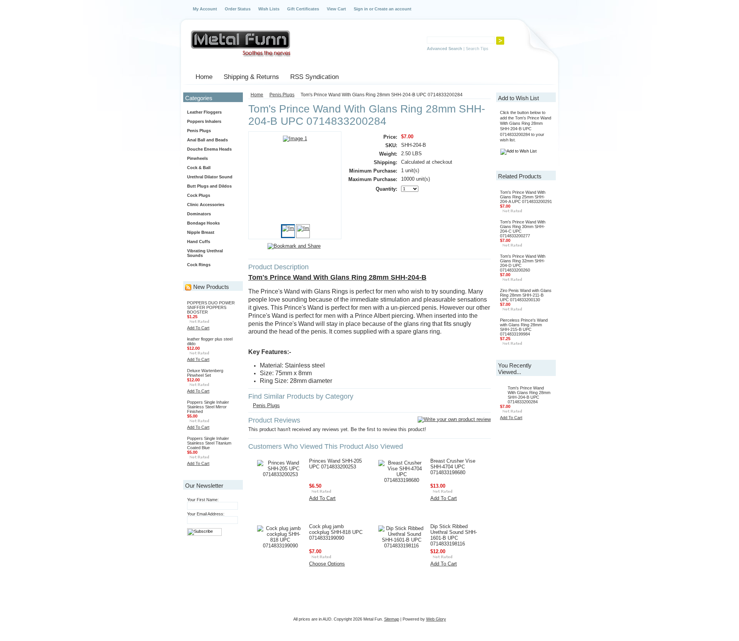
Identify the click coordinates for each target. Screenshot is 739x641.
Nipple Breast (200, 232)
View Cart (336, 9)
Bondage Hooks (203, 223)
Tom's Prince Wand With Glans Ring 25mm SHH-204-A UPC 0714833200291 (526, 197)
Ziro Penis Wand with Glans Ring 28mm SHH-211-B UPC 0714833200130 (526, 295)
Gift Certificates (303, 9)
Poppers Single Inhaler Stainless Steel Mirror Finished (208, 407)
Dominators (199, 213)
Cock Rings (199, 264)
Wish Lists (268, 9)
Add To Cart (198, 328)
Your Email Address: (205, 514)
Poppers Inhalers (204, 121)
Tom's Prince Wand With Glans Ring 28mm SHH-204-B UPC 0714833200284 (529, 395)
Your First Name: (203, 499)
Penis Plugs (199, 130)
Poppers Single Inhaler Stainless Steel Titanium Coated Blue (209, 443)
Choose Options (327, 564)
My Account (205, 9)
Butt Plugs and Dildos (209, 186)
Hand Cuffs (198, 241)
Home (257, 94)
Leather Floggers (204, 112)
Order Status (238, 9)
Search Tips (477, 48)
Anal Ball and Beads (207, 140)
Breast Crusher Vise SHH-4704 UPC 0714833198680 (452, 466)
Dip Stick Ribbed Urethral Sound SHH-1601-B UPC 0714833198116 (453, 535)
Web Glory (436, 619)
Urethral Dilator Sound (209, 177)
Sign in (361, 9)
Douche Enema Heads (209, 149)
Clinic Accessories (205, 204)
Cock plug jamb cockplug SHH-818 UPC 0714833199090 (336, 532)
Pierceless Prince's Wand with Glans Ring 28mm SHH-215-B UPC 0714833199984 (524, 327)
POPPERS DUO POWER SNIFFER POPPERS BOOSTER (211, 307)
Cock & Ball (199, 167)
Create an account (393, 9)
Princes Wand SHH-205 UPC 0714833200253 (335, 464)
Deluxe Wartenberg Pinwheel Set (205, 373)
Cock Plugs (198, 195)
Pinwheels (197, 158)
